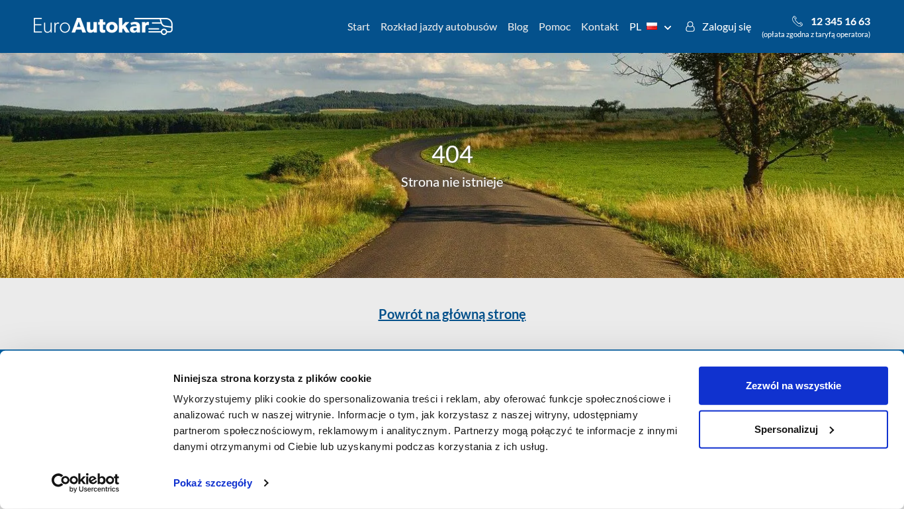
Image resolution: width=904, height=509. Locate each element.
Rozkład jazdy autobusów (439, 26)
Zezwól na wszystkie (793, 385)
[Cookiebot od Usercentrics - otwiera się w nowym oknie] (86, 483)
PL (635, 26)
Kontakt (600, 26)
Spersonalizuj (786, 428)
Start (358, 26)
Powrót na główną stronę (452, 314)
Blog (518, 26)
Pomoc (554, 26)
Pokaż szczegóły (212, 482)
